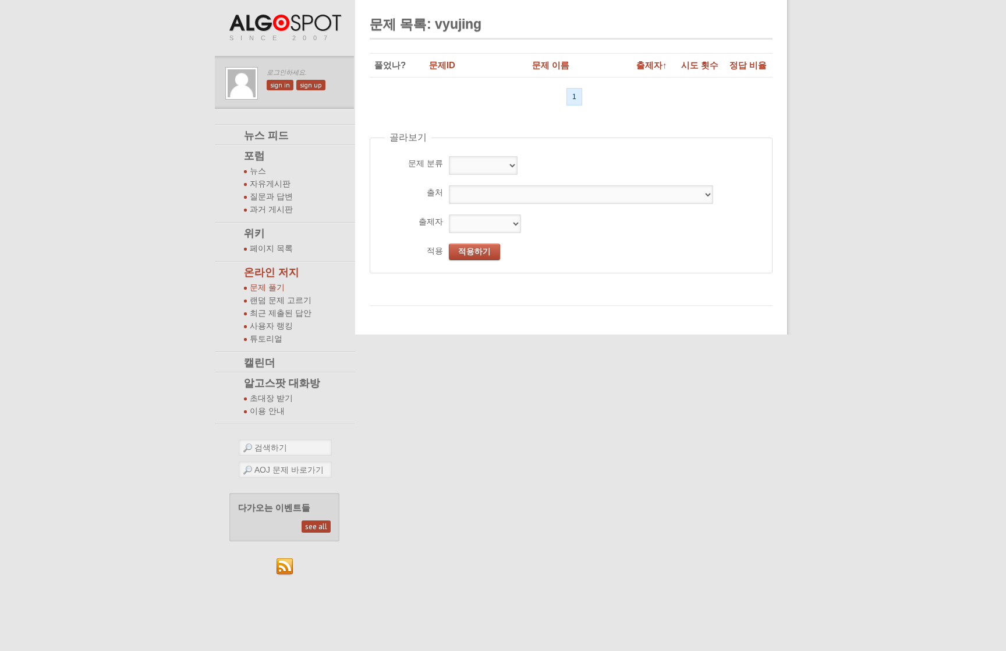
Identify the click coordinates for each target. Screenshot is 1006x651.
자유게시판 (270, 184)
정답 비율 (748, 65)
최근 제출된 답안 (280, 313)
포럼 (254, 155)
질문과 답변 (271, 196)
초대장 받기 (271, 398)
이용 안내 (267, 411)
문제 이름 (550, 65)
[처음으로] (286, 24)
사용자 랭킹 (271, 326)
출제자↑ (651, 65)
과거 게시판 (271, 209)
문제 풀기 (267, 287)
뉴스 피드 (266, 135)
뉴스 (258, 171)
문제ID (442, 65)
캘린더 (259, 362)
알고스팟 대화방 (282, 383)
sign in (280, 85)
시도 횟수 (699, 65)
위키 (254, 233)
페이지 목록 (271, 248)
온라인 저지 (271, 272)
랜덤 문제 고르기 (280, 300)
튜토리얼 (266, 339)
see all (316, 527)
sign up (311, 85)
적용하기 (474, 251)
